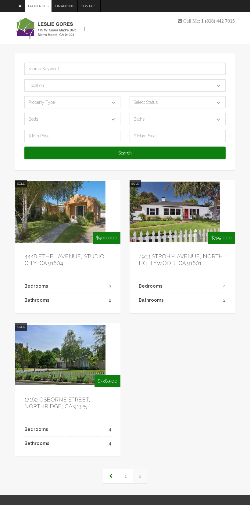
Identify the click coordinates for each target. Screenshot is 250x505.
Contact (89, 6)
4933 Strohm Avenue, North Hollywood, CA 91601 (181, 259)
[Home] (20, 6)
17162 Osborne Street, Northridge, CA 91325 (57, 402)
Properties (38, 6)
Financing (64, 6)
